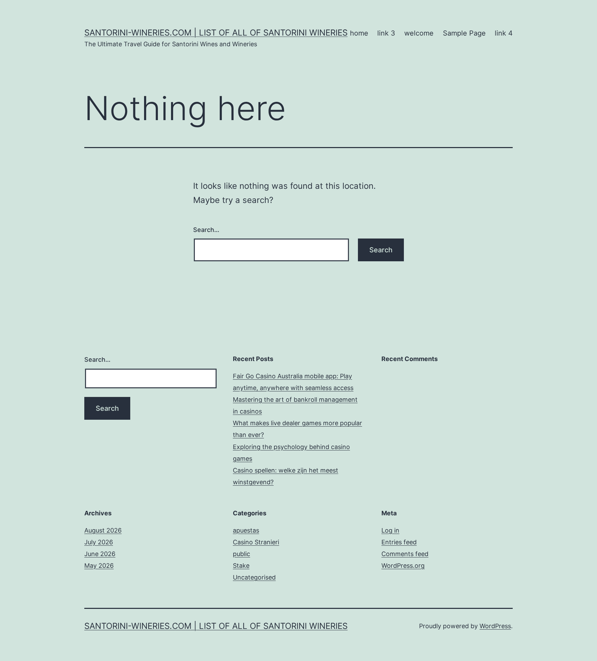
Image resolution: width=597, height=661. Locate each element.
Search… (206, 229)
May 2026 (99, 565)
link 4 (504, 33)
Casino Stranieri (256, 542)
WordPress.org (403, 565)
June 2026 (99, 553)
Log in (390, 530)
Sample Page (464, 33)
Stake (241, 565)
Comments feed (404, 553)
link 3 (386, 33)
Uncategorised (254, 577)
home (359, 33)
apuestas (246, 530)
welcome (419, 33)
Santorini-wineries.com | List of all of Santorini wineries (216, 33)
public (241, 553)
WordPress (495, 626)
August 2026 (103, 530)
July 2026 (98, 542)
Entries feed (399, 542)
